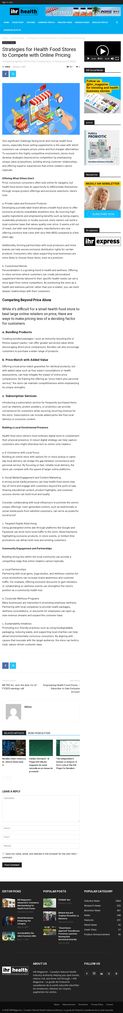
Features (31, 22)
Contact (109, 1004)
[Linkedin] (101, 973)
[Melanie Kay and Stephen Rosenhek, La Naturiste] (49, 916)
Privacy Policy (97, 1004)
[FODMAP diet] (49, 903)
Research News (82, 22)
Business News (17, 38)
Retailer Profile (100, 22)
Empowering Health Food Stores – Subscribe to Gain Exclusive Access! (61, 688)
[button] (117, 22)
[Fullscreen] (117, 58)
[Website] (116, 973)
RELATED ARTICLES (14, 733)
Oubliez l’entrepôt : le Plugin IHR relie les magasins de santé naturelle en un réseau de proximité (41, 765)
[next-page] (9, 778)
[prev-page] (4, 778)
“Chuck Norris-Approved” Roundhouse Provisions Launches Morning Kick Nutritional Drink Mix (69, 934)
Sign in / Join (7, 2)
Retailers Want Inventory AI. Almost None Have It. (14, 761)
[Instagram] (94, 973)
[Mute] (112, 58)
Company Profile (46, 22)
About (56, 1004)
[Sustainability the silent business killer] (8, 936)
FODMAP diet (64, 900)
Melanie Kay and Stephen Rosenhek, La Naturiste (68, 916)
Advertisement (68, 1004)
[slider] (100, 58)
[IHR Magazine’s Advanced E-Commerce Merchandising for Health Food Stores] (8, 902)
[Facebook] (5, 74)
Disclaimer (83, 1004)
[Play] (88, 58)
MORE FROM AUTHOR (39, 733)
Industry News (65, 22)
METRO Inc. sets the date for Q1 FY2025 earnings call (19, 687)
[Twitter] (13, 74)
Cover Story (18, 22)
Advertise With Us (12, 30)
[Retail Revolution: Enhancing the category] (8, 921)
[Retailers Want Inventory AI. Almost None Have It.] (14, 748)
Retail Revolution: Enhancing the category (25, 921)
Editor (7, 66)
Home (6, 22)
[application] (102, 51)
